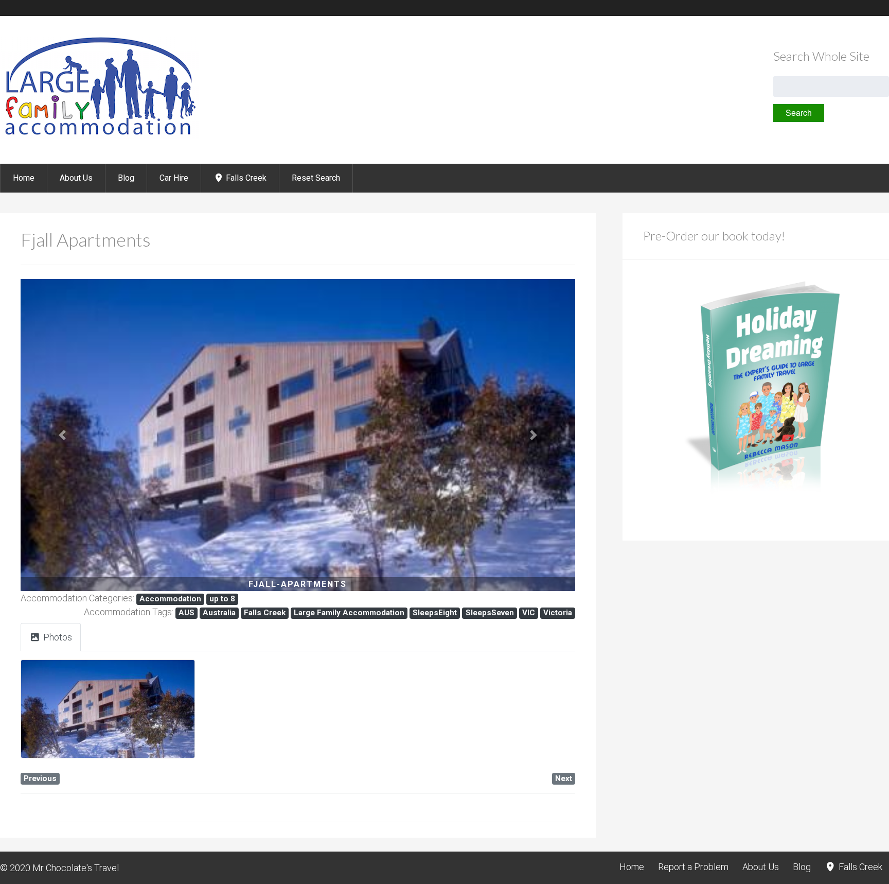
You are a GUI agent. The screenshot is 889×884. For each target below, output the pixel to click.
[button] (62, 435)
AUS (186, 612)
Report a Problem (693, 866)
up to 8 (222, 598)
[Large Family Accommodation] (99, 136)
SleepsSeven (490, 612)
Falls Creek (245, 178)
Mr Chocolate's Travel (75, 867)
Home (23, 178)
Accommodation (170, 598)
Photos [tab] (57, 637)
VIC (528, 612)
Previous (40, 778)
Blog (126, 178)
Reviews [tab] (169, 637)
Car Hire (173, 178)
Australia (219, 612)
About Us (76, 178)
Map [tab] (112, 637)
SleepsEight (435, 612)
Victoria (557, 612)
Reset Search (316, 178)
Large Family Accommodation (349, 612)
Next (563, 778)
